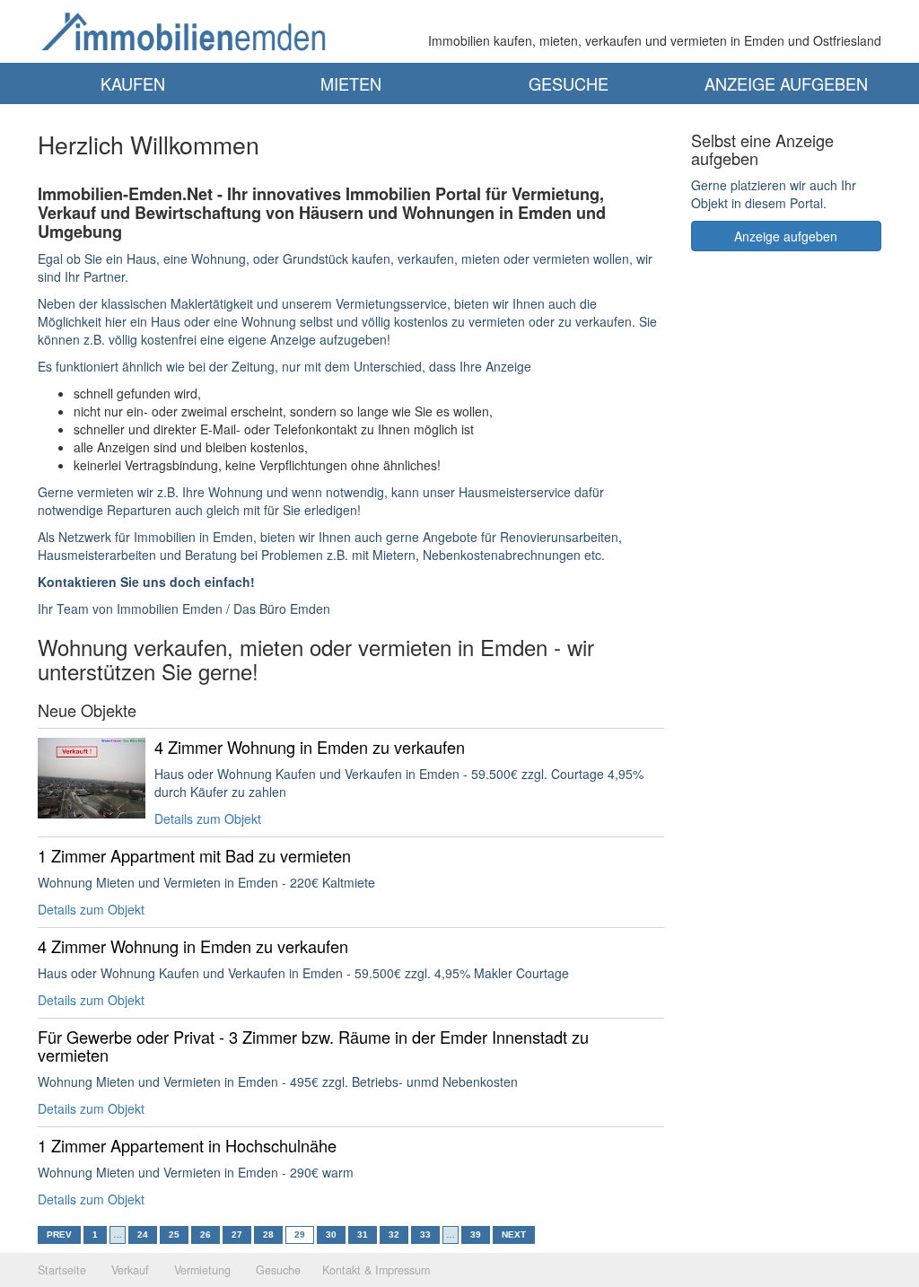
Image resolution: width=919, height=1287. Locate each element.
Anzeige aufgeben (786, 83)
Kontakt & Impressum (376, 1270)
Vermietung (202, 1270)
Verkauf (130, 1270)
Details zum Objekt (207, 818)
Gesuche (568, 83)
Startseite (62, 1270)
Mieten (350, 83)
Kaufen (133, 83)
